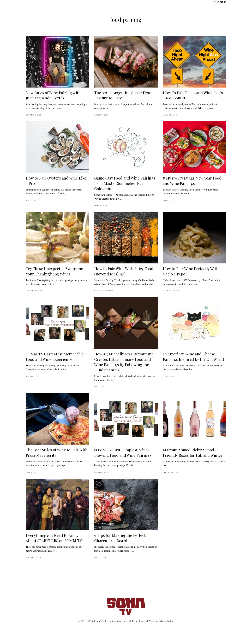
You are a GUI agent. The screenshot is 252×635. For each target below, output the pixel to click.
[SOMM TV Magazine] (126, 606)
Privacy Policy (166, 621)
